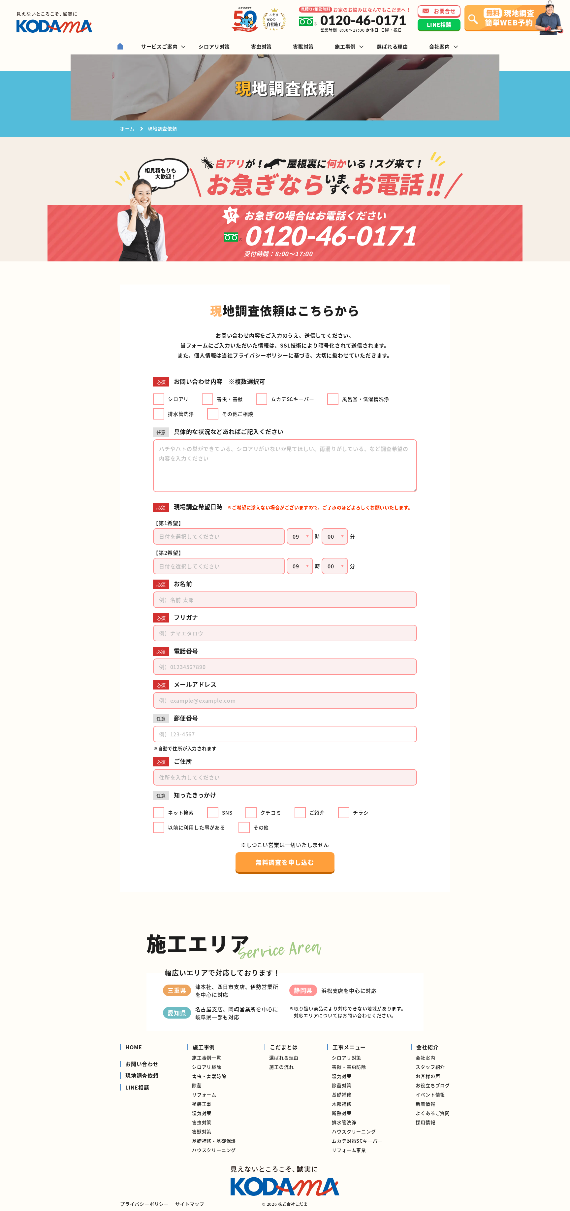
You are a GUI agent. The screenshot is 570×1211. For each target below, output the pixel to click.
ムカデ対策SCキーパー (357, 1140)
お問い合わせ (142, 1064)
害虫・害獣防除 (209, 1076)
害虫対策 (201, 1122)
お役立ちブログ (433, 1085)
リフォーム (204, 1094)
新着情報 (425, 1103)
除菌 (197, 1085)
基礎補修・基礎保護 (214, 1140)
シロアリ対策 (346, 1057)
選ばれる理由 (284, 1057)
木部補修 (341, 1103)
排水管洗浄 (344, 1122)
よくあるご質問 (433, 1113)
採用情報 (425, 1122)
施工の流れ (281, 1066)
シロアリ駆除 (206, 1066)
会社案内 (425, 1057)
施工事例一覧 (206, 1057)
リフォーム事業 (349, 1150)
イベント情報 (430, 1094)
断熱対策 (341, 1113)
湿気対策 (201, 1113)
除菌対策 (341, 1085)
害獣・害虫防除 (349, 1066)
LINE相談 (137, 1087)
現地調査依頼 (142, 1075)
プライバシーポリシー (260, 355)
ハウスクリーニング (214, 1150)
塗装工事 (201, 1103)
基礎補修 (341, 1094)
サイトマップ (190, 1203)
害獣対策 (201, 1131)
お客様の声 (428, 1076)
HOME (133, 1047)
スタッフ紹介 (430, 1066)
